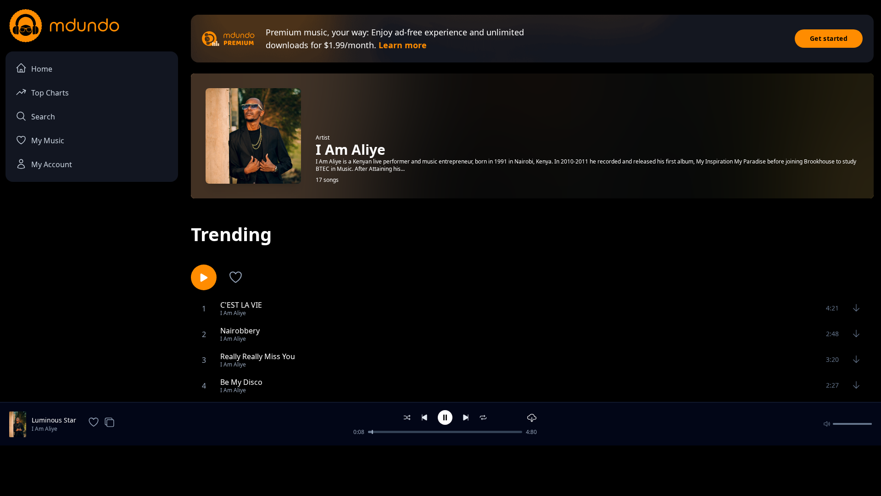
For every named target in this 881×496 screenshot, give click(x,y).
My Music (47, 140)
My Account (51, 164)
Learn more (403, 45)
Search (43, 117)
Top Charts (50, 93)
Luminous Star (54, 420)
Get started (829, 38)
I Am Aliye (44, 429)
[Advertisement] (440, 469)
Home (41, 69)
